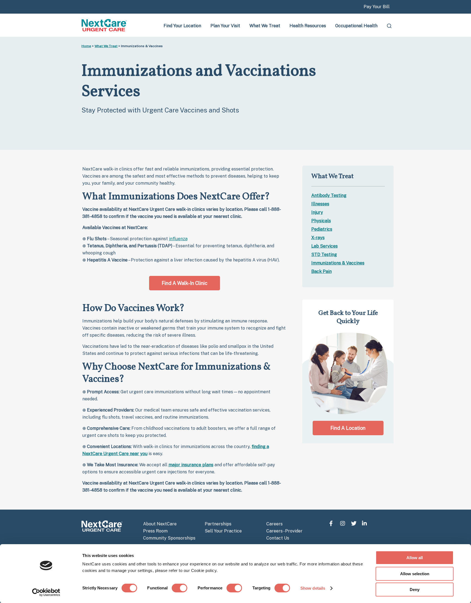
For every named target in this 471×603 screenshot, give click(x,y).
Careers (274, 523)
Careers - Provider (284, 531)
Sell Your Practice (223, 531)
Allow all (414, 557)
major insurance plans (190, 464)
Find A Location (348, 428)
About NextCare (160, 523)
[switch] (179, 588)
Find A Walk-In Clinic (184, 283)
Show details (312, 588)
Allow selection (414, 573)
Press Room (155, 531)
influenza (178, 238)
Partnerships (218, 523)
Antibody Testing (328, 195)
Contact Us (277, 538)
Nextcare (104, 25)
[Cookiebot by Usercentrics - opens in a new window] (46, 592)
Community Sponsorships (169, 538)
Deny (414, 589)
